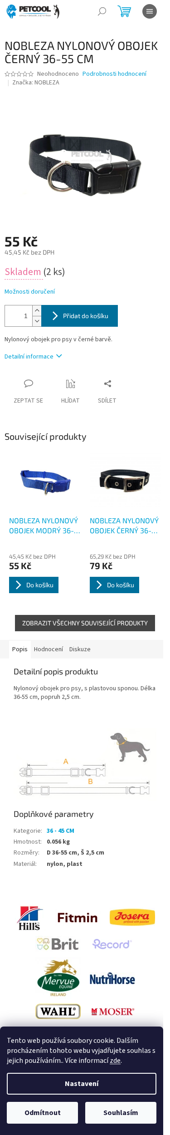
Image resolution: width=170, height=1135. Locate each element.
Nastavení (81, 1084)
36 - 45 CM (60, 830)
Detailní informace (29, 356)
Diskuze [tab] (80, 649)
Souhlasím (120, 1113)
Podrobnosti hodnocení (114, 74)
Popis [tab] (20, 649)
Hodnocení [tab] (48, 649)
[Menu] (150, 11)
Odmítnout (42, 1113)
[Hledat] (102, 11)
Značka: (35, 82)
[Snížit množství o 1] (36, 321)
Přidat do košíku (85, 315)
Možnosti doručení (30, 292)
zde (115, 1061)
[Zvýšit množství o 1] (36, 310)
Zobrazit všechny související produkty (85, 623)
